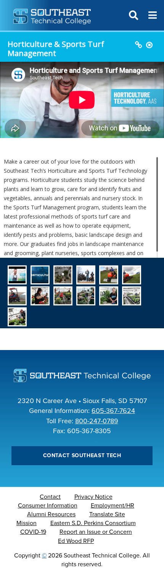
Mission (26, 523)
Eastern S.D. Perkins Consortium (93, 523)
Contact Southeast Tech (82, 455)
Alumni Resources (51, 514)
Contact (50, 497)
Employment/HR (112, 505)
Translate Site (107, 514)
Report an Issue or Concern (95, 532)
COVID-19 (33, 532)
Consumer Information (47, 505)
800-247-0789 (96, 421)
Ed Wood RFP (76, 541)
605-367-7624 (113, 410)
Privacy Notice (93, 497)
